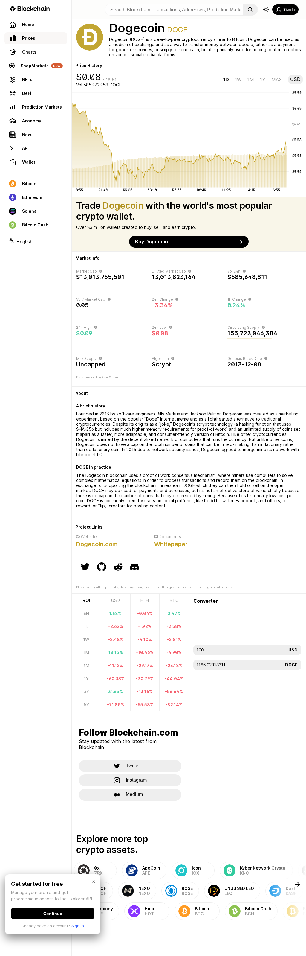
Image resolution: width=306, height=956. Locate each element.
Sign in (77, 925)
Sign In (289, 9)
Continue (52, 913)
